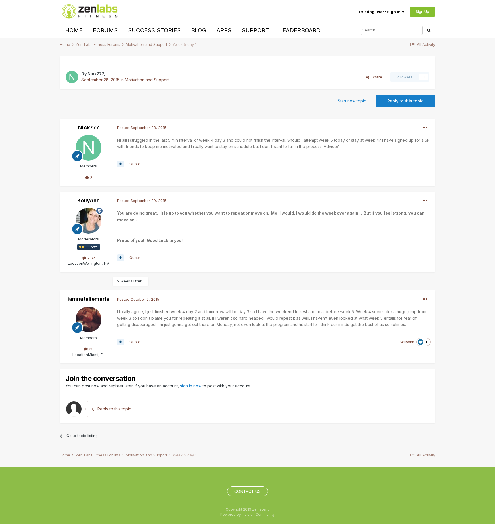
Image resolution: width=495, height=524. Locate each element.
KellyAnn (88, 200)
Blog (198, 30)
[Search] (429, 30)
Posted (141, 127)
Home (73, 30)
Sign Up (422, 11)
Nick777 (95, 73)
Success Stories (154, 30)
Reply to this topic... (115, 408)
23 (90, 349)
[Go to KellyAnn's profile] (88, 221)
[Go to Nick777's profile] (72, 77)
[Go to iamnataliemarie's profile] (88, 319)
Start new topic (352, 100)
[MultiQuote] (120, 164)
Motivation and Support (147, 79)
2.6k (90, 258)
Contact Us (247, 491)
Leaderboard (300, 30)
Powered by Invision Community (247, 514)
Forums (105, 30)
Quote (134, 163)
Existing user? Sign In (380, 11)
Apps (224, 30)
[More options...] (425, 127)
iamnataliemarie (88, 299)
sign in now (190, 385)
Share (375, 77)
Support (255, 30)
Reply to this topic (405, 100)
